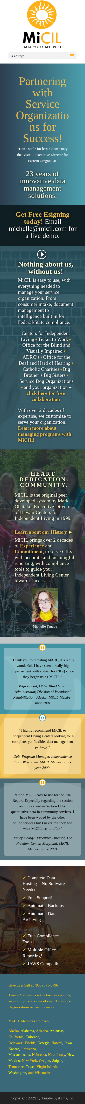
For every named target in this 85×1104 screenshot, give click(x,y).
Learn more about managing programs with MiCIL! (44, 434)
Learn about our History (41, 532)
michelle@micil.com (38, 228)
